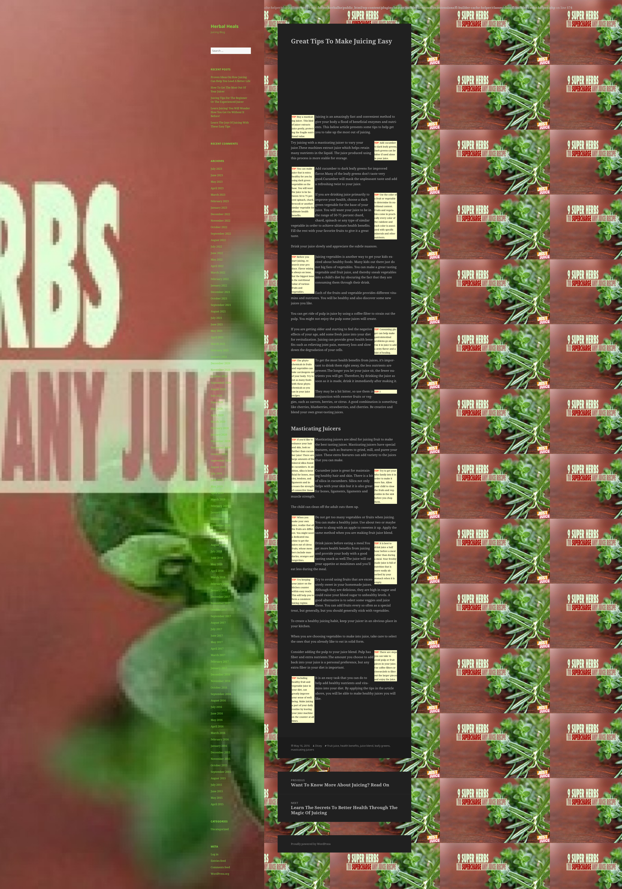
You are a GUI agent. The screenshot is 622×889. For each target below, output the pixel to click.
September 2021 (221, 305)
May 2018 (217, 564)
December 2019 (220, 441)
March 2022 (218, 272)
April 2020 (217, 415)
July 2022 (216, 246)
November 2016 (220, 681)
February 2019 (220, 506)
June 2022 (217, 253)
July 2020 (216, 395)
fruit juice (333, 745)
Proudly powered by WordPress (311, 844)
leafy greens (382, 745)
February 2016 (220, 739)
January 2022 (219, 285)
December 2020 (220, 363)
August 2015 (218, 778)
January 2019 (219, 512)
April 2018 (217, 571)
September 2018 (221, 538)
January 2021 (219, 357)
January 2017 (219, 668)
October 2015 (219, 765)
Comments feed (220, 867)
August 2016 (218, 700)
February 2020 (220, 428)
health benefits (349, 745)
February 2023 (220, 201)
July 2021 (216, 318)
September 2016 (221, 694)
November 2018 (220, 525)
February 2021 (220, 350)
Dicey (318, 745)
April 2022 (217, 266)
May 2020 (217, 408)
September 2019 (221, 460)
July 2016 (216, 707)
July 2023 (216, 169)
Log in (214, 854)
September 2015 (221, 772)
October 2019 (219, 454)
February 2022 (220, 279)
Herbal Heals (224, 26)
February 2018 (220, 584)
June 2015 (217, 791)
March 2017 (218, 655)
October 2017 (219, 609)
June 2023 (217, 175)
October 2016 (219, 687)
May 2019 (217, 486)
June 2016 (217, 713)
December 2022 (220, 214)
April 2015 (217, 804)
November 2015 (220, 759)
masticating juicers (302, 749)
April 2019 (217, 493)
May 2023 (217, 182)
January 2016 (219, 746)
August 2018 (218, 545)
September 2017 (221, 616)
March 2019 (218, 499)
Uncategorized (220, 829)
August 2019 (218, 467)
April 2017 (217, 648)
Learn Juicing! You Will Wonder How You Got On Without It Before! (230, 112)
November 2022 (220, 220)
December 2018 (220, 519)
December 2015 (220, 752)
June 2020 (217, 402)
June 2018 (217, 558)
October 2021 (219, 298)
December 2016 (220, 674)
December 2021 (220, 292)
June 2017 (217, 635)
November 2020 (220, 370)
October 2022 (219, 227)
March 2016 (218, 733)
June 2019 (217, 480)
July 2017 (216, 629)
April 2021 (217, 337)
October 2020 (219, 376)
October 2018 (219, 532)
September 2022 (221, 233)
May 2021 (217, 331)
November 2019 (220, 447)
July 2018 (216, 551)
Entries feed (218, 861)
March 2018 (218, 577)
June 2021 (217, 324)
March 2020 (218, 421)
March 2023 (218, 194)
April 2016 (217, 726)
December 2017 (220, 597)
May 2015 (217, 798)
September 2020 (221, 383)
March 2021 (218, 344)
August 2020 (218, 389)
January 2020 (219, 434)
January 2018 (219, 590)
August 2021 (218, 311)
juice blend (366, 745)
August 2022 (218, 240)
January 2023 (219, 207)
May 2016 (217, 720)
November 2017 (220, 603)
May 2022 (217, 259)
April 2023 (217, 188)
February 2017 (220, 661)
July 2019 (216, 473)
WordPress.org (220, 874)
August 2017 (218, 622)
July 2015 (216, 785)
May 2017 (217, 642)
